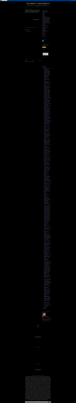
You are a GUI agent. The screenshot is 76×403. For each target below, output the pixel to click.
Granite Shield (44, 16)
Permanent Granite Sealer (45, 27)
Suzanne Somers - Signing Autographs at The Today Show (47, 257)
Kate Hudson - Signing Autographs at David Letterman (46, 294)
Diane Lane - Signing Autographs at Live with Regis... (47, 288)
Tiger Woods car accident (46, 246)
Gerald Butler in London (46, 249)
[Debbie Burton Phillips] (43, 41)
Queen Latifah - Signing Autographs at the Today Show (47, 285)
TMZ (42, 32)
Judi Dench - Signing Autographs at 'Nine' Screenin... (46, 77)
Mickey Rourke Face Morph (47, 158)
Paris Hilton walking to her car (47, 250)
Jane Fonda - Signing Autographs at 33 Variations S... (47, 303)
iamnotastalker (44, 23)
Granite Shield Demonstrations (45, 19)
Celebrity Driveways (38, 3)
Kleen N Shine (44, 24)
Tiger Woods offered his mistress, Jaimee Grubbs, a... (47, 204)
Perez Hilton (43, 26)
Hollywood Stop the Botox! (47, 190)
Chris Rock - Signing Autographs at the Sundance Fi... (47, 240)
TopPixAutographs (44, 33)
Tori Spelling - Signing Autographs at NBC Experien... (46, 260)
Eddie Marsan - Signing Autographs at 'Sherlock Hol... (47, 127)
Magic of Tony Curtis (46, 223)
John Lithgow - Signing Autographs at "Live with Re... (47, 79)
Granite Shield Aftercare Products (46, 17)
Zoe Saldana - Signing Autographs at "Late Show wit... (47, 124)
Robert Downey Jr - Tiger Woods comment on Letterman (46, 154)
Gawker (43, 14)
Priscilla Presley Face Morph (47, 159)
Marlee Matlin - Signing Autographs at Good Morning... (46, 273)
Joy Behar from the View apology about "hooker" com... (47, 165)
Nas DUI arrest (45, 193)
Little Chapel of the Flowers (45, 25)
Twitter (43, 34)
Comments (44, 54)
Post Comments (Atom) (31, 61)
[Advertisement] (31, 54)
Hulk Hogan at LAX (46, 245)
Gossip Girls (43, 15)
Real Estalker (43, 28)
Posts (44, 53)
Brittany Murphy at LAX (46, 251)
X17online (43, 35)
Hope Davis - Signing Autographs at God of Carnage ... (46, 232)
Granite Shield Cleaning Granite (46, 18)
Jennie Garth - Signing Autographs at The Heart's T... (47, 300)
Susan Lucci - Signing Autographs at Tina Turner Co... (47, 277)
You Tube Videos (44, 36)
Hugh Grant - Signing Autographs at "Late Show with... (47, 84)
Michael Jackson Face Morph (47, 157)
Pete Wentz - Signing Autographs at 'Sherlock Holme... (47, 138)
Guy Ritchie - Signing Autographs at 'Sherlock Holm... (47, 131)
